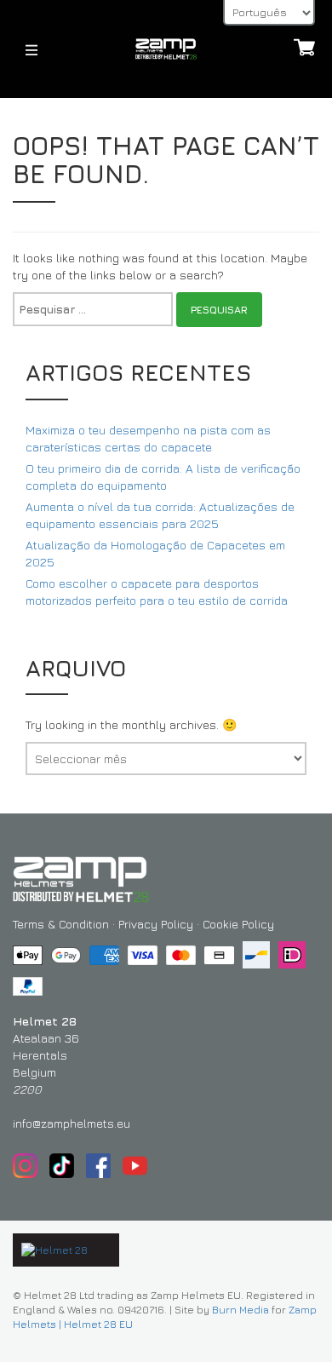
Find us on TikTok (61, 1165)
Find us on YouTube (135, 1165)
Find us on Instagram (25, 1165)
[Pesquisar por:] (93, 309)
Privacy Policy (155, 924)
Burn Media (240, 1309)
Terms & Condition (61, 924)
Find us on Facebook (98, 1165)
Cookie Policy (238, 924)
